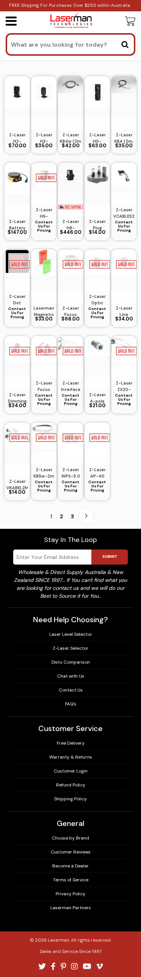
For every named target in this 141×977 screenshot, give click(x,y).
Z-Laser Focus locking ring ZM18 (70, 311)
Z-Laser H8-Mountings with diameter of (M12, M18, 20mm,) (70, 225)
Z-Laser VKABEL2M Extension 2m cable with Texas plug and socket (17, 485)
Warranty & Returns (70, 757)
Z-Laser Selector (70, 648)
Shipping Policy (70, 799)
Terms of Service (70, 880)
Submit (109, 556)
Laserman (58, 940)
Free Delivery (71, 743)
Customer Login (71, 771)
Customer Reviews (71, 852)
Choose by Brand (70, 838)
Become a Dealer (70, 866)
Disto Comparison (71, 662)
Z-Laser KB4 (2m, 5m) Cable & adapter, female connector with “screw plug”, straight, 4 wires (124, 138)
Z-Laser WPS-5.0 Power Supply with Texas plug (70, 473)
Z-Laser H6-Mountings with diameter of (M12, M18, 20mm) (44, 213)
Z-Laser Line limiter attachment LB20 (124, 311)
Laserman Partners (70, 908)
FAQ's (70, 704)
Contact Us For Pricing (44, 226)
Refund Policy (70, 785)
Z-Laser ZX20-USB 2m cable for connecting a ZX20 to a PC (124, 386)
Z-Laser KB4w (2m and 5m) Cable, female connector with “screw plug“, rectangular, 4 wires (70, 138)
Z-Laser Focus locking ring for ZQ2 (44, 386)
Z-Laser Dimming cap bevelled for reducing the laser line (17, 398)
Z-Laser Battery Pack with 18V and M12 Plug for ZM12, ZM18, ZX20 (17, 225)
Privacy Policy (70, 894)
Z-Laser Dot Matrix (17, 300)
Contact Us (71, 690)
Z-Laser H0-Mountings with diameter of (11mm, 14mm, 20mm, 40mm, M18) (97, 138)
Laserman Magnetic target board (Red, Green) (43, 311)
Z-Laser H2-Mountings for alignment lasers (17, 138)
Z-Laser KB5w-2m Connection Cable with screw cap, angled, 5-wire (44, 473)
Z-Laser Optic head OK (97, 300)
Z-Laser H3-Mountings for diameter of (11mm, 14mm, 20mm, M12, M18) (44, 138)
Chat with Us (70, 676)
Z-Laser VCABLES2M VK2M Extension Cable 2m (124, 213)
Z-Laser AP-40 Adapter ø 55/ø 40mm (97, 473)
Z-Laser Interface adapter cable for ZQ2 (70, 386)
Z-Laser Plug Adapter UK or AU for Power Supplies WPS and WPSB (97, 225)
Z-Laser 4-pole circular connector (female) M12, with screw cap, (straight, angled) (97, 398)
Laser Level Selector (70, 634)
